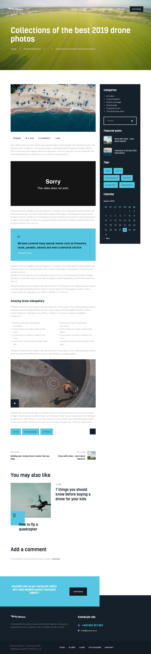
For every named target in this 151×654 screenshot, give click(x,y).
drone (16, 432)
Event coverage (113, 102)
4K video (110, 96)
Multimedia (111, 105)
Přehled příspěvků (32, 49)
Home (13, 49)
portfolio (47, 432)
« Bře (107, 238)
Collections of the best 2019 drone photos (125, 151)
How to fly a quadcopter (28, 526)
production (110, 185)
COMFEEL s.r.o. (34, 649)
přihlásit (56, 559)
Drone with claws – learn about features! (124, 140)
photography (30, 432)
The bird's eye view (115, 111)
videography (127, 185)
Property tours (113, 108)
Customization (113, 99)
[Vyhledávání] (120, 121)
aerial (107, 171)
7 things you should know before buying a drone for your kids (73, 494)
